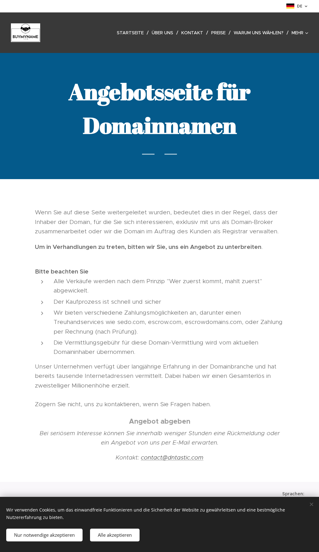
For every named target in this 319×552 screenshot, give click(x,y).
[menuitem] (132, 32)
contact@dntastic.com (172, 457)
